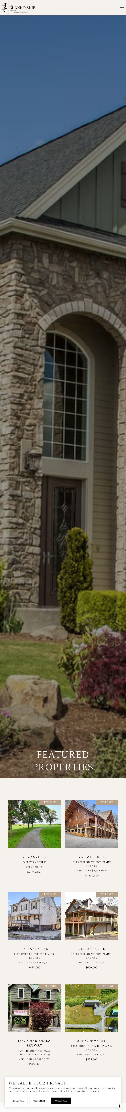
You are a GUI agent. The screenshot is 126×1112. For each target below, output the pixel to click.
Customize (39, 1100)
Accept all (61, 1100)
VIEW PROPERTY (34, 840)
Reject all (18, 1100)
